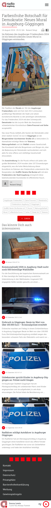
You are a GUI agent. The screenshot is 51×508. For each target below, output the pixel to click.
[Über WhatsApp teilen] (28, 193)
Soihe (27, 212)
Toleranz (45, 212)
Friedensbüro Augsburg (20, 204)
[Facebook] (11, 459)
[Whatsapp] (40, 459)
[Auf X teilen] (23, 193)
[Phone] (34, 459)
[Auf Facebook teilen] (17, 193)
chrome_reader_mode (47, 30)
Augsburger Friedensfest (13, 200)
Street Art (35, 212)
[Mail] (28, 459)
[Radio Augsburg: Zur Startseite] (22, 4)
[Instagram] (17, 459)
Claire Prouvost (30, 200)
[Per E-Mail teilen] (34, 193)
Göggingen (35, 204)
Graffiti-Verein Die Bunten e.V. (14, 208)
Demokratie (43, 200)
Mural (5, 212)
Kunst (30, 208)
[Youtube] (23, 459)
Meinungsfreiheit (41, 208)
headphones (43, 30)
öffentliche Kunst (16, 212)
